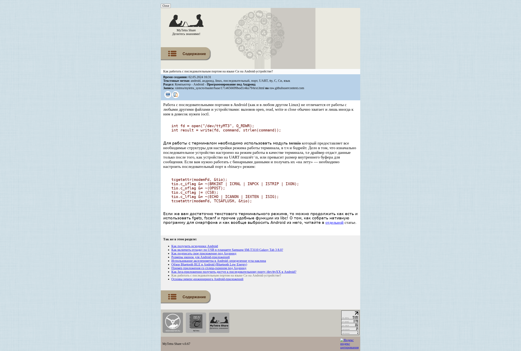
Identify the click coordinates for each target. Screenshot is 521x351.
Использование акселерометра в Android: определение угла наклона (218, 260)
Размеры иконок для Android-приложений (200, 257)
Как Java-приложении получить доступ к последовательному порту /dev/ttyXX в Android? (233, 271)
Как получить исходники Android (194, 246)
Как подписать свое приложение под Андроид (203, 253)
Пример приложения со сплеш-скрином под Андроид (208, 268)
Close (165, 5)
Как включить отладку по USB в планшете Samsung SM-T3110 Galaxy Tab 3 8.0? (227, 249)
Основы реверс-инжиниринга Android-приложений (207, 279)
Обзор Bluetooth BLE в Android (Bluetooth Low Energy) (209, 264)
